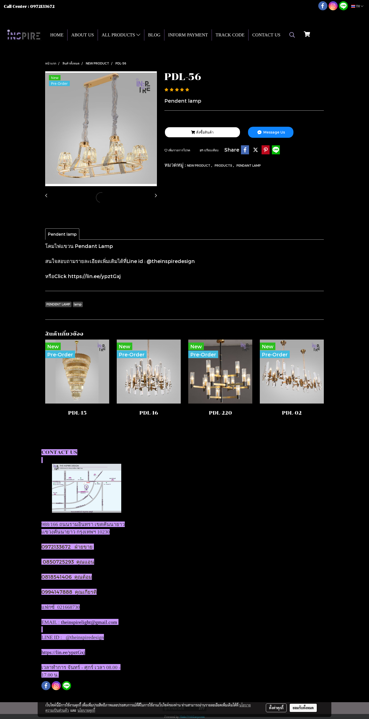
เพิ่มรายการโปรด (178, 150)
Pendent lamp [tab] (62, 234)
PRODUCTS (224, 165)
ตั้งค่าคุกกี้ (276, 707)
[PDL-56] (101, 129)
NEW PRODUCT (199, 165)
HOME (57, 34)
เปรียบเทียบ (211, 150)
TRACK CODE (230, 34)
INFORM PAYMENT (188, 34)
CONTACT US (266, 34)
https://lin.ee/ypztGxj (94, 276)
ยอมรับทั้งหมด (303, 707)
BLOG (154, 34)
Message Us (273, 132)
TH (358, 6)
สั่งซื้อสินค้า (204, 132)
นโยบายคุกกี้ (86, 710)
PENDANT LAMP (248, 165)
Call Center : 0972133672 (29, 6)
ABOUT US (82, 34)
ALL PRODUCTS (119, 34)
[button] (292, 35)
